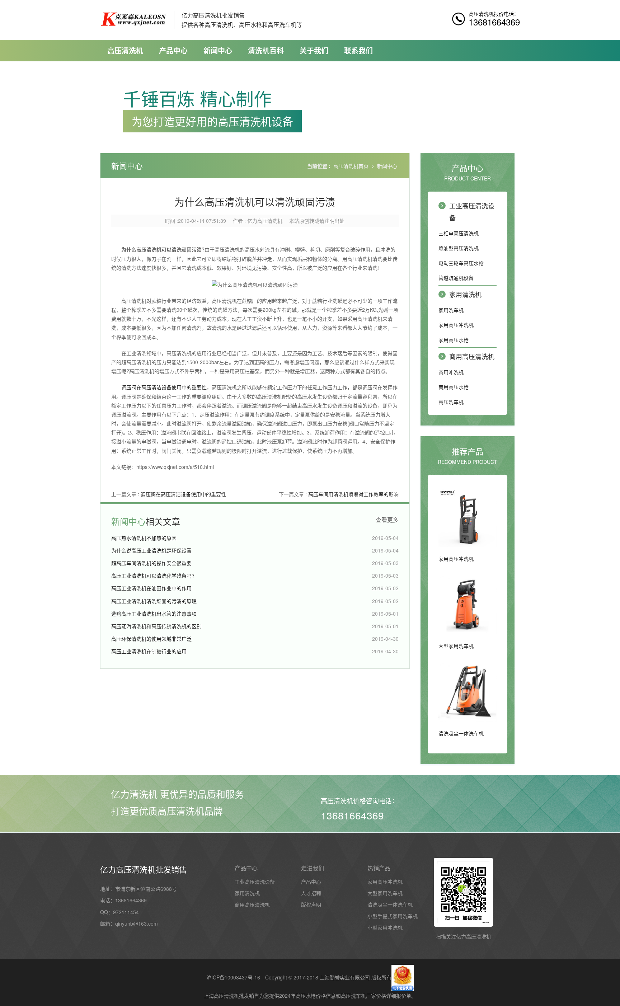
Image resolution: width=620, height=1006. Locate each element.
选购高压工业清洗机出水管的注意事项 (154, 613)
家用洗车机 (451, 310)
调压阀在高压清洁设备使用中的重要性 (164, 387)
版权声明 (311, 904)
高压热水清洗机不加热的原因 (144, 537)
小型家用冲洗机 (385, 927)
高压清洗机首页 (350, 165)
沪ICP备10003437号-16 (233, 977)
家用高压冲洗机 (456, 324)
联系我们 (358, 50)
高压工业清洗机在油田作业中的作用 (151, 588)
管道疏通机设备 (456, 277)
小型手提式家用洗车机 (392, 916)
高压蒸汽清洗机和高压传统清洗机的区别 (156, 626)
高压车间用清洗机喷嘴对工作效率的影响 (353, 494)
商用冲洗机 (451, 372)
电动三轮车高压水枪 (461, 263)
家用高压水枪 (453, 339)
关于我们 (314, 50)
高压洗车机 (451, 401)
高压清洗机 (125, 50)
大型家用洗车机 (385, 893)
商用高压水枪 (453, 386)
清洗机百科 (266, 50)
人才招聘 (311, 893)
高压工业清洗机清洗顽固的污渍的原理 (154, 601)
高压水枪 (306, 995)
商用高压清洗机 (471, 356)
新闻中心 (217, 50)
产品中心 (173, 50)
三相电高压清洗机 (458, 233)
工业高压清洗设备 (471, 211)
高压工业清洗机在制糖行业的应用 (149, 651)
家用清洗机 (465, 294)
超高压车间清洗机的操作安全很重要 (151, 563)
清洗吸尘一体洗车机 (390, 904)
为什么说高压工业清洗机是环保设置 (151, 550)
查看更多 (387, 520)
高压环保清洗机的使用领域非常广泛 (151, 638)
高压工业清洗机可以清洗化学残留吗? (152, 575)
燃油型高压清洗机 (458, 248)
